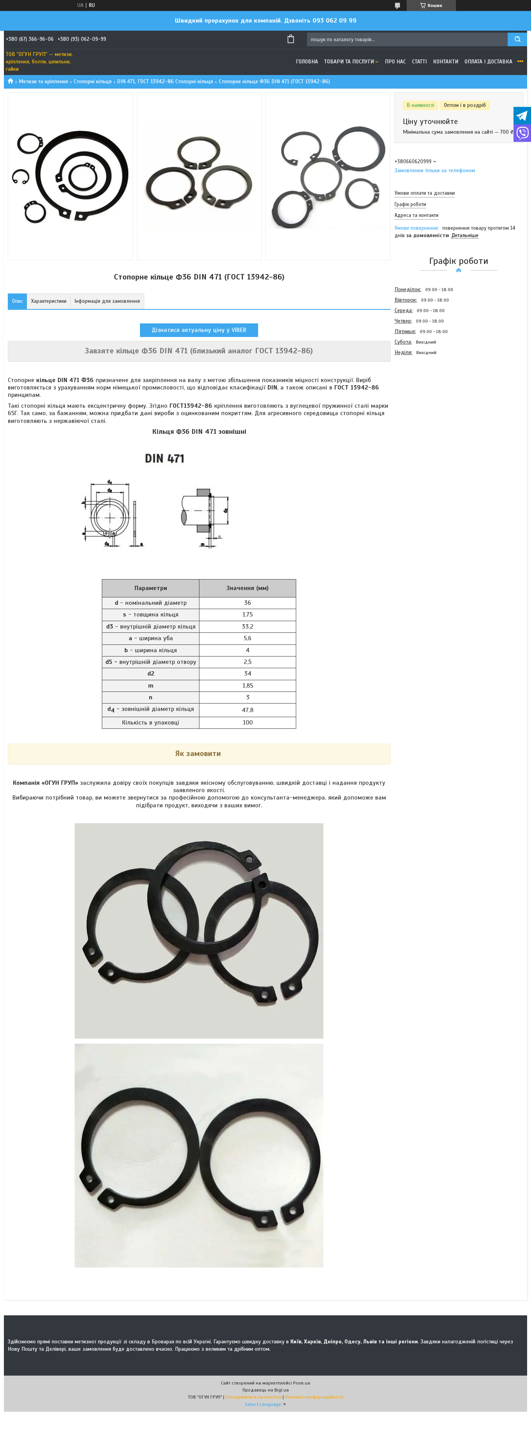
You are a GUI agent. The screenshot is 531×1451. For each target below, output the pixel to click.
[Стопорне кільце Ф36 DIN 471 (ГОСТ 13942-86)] (422, 399)
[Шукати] (517, 39)
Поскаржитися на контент (253, 1397)
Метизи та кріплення (43, 81)
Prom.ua (301, 1383)
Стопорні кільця (93, 81)
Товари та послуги (349, 61)
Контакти (445, 61)
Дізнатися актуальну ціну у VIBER (199, 330)
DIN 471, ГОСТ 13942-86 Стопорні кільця (165, 81)
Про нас (395, 61)
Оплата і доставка (488, 61)
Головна (307, 61)
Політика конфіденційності (314, 1397)
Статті (419, 61)
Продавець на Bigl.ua (266, 1390)
